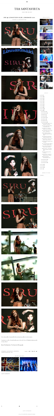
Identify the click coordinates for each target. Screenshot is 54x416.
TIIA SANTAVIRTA (27, 9)
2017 (42, 108)
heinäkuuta (44, 117)
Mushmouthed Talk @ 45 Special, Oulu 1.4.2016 (46, 155)
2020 (42, 104)
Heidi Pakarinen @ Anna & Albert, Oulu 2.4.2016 (47, 139)
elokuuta (43, 116)
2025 (42, 96)
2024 (42, 98)
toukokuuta (44, 120)
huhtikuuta (44, 122)
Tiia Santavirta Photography (17, 345)
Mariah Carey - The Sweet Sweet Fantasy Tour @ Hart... (47, 149)
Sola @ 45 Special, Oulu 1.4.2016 (46, 152)
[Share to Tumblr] (34, 351)
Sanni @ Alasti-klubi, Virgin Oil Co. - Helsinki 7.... (47, 131)
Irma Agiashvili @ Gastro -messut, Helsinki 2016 (47, 137)
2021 (42, 102)
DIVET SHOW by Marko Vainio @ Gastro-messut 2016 (47, 134)
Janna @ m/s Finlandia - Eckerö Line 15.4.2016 (46, 129)
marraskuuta (44, 113)
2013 (42, 167)
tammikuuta (44, 162)
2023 (42, 99)
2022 (42, 101)
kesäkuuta (44, 119)
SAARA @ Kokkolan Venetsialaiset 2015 (46, 157)
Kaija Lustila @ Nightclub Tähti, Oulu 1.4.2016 (47, 146)
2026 (42, 95)
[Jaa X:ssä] (29, 351)
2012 (42, 168)
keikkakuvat (10, 351)
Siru (12, 352)
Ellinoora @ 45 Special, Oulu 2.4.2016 (47, 142)
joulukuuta (44, 111)
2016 (42, 110)
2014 (42, 165)
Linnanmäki (16, 351)
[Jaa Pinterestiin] (32, 351)
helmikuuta (44, 161)
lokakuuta (44, 114)
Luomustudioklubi (5, 352)
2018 (42, 107)
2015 (42, 164)
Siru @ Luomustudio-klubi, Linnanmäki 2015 (47, 126)
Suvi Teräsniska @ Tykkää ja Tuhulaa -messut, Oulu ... (47, 144)
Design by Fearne (31, 414)
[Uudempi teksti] (1, 406)
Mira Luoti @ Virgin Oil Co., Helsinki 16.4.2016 (47, 124)
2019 (42, 105)
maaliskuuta (44, 159)
